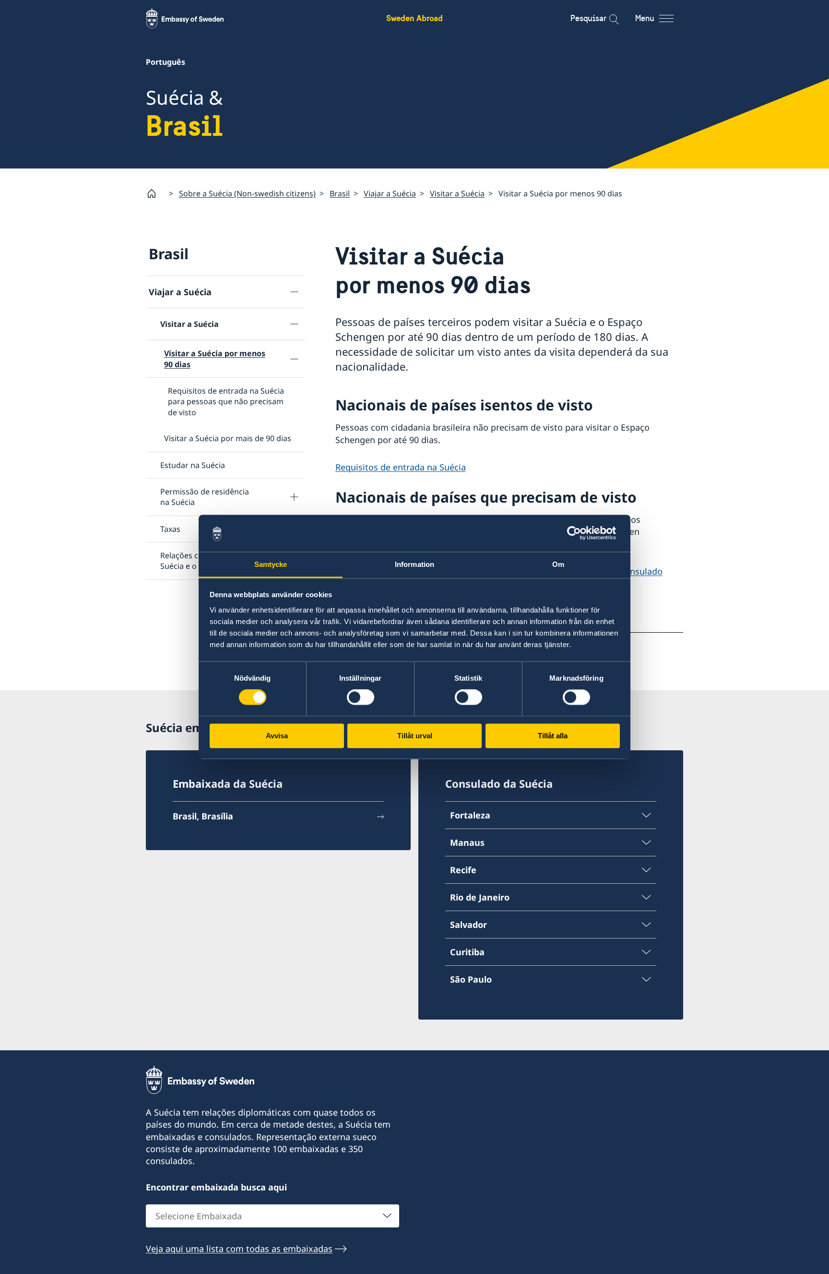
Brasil (340, 193)
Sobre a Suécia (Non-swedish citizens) (247, 193)
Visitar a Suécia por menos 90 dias (214, 358)
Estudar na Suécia (192, 465)
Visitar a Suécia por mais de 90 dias (227, 438)
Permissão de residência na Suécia (204, 496)
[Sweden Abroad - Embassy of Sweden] (194, 18)
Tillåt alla (553, 736)
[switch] (360, 697)
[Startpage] (155, 193)
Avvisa (277, 736)
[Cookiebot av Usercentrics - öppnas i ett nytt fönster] (578, 533)
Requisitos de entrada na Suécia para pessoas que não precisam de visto (226, 401)
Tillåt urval (414, 736)
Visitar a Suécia (457, 193)
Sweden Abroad (414, 18)
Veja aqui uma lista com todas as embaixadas (239, 1248)
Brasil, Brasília (203, 816)
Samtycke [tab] (270, 564)
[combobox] (272, 1215)
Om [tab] (558, 564)
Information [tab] (414, 564)
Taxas (170, 529)
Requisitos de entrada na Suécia (400, 467)
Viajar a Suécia (390, 193)
